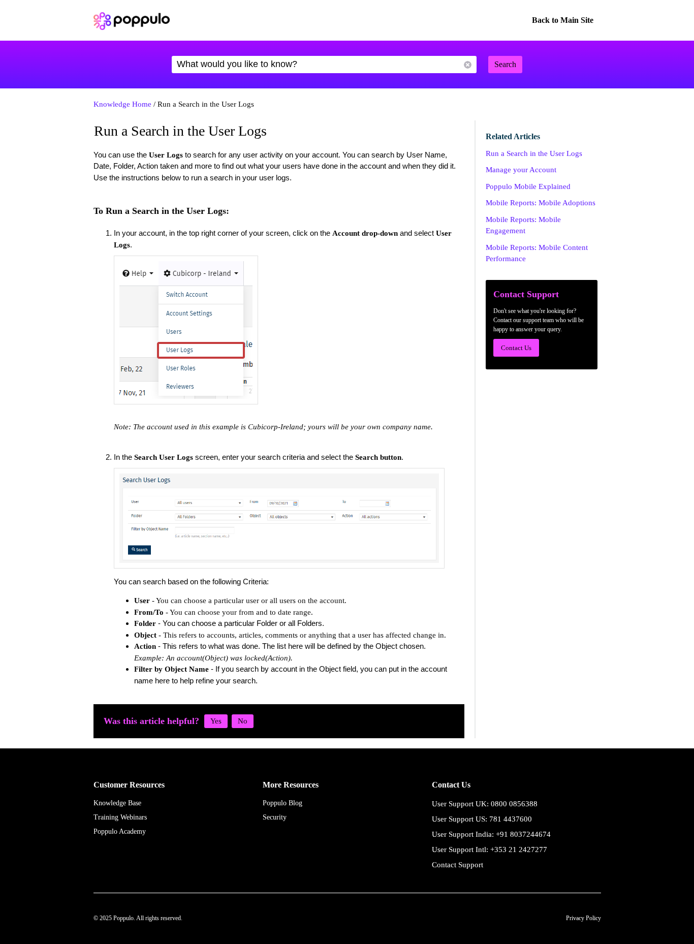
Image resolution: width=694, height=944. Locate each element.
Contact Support (457, 865)
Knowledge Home (122, 104)
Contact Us (516, 348)
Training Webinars (120, 817)
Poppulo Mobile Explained (528, 186)
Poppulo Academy (119, 831)
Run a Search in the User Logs (534, 153)
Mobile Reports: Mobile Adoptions (540, 203)
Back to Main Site (562, 20)
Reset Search (468, 65)
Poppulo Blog (282, 803)
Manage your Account (521, 170)
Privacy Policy (583, 918)
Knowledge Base (117, 803)
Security (275, 817)
